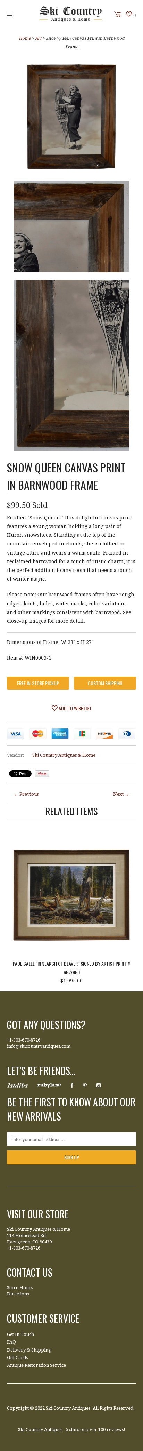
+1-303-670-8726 (23, 1040)
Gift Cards (17, 1357)
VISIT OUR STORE (38, 1214)
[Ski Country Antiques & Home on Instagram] (98, 1085)
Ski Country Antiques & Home (63, 755)
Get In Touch (20, 1334)
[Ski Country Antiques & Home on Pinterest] (85, 1085)
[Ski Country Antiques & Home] (71, 20)
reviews (115, 1429)
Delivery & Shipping (29, 1350)
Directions (18, 1294)
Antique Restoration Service (36, 1365)
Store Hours (20, 1287)
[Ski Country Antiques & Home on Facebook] (72, 1085)
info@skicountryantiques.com (38, 1046)
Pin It (42, 773)
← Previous (26, 794)
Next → (121, 794)
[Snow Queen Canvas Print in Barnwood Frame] (71, 117)
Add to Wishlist (75, 708)
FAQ (11, 1342)
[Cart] (117, 14)
